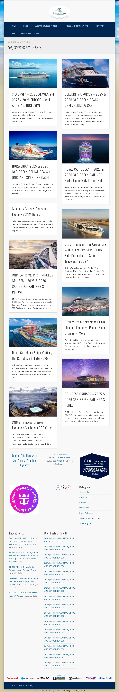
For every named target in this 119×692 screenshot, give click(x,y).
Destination (84, 507)
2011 (46, 662)
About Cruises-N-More (46, 26)
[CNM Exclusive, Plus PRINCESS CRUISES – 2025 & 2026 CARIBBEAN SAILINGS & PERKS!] (33, 254)
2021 (46, 579)
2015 (46, 629)
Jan (50, 538)
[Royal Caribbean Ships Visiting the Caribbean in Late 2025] (33, 332)
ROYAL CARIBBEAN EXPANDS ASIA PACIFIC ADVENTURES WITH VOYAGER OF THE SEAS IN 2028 (23, 541)
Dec (62, 549)
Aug (46, 541)
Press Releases (86, 513)
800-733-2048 (58, 461)
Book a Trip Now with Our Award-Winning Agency (24, 460)
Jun (70, 538)
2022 (46, 571)
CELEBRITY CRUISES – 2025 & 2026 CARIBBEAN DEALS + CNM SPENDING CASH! (85, 99)
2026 (46, 538)
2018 (46, 604)
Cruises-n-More (63, 457)
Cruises (82, 502)
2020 (46, 588)
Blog (25, 26)
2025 (46, 546)
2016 (46, 621)
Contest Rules (85, 492)
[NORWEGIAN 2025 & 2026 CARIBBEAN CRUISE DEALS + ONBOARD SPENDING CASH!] (33, 145)
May (66, 538)
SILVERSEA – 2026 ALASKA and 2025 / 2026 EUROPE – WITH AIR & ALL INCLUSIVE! (33, 99)
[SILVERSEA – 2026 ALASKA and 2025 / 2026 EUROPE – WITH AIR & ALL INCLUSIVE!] (33, 73)
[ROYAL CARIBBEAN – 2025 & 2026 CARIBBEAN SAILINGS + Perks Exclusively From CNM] (85, 148)
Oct (54, 549)
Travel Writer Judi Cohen (90, 518)
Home (13, 26)
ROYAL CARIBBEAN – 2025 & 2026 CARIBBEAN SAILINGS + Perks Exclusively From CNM (85, 174)
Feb (54, 538)
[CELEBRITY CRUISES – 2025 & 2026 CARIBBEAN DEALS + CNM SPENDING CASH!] (85, 73)
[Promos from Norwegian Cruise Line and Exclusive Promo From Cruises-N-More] (85, 301)
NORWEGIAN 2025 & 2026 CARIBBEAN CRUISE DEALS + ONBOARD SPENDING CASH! (31, 171)
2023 (46, 563)
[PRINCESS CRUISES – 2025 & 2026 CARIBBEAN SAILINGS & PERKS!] (85, 373)
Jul (73, 538)
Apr (62, 538)
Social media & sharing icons (47, 690)
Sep (50, 549)
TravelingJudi (85, 523)
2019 (46, 596)
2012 (46, 654)
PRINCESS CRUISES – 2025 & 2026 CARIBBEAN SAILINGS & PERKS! (85, 399)
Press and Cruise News (76, 26)
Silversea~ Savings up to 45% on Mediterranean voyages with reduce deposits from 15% (23, 581)
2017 (46, 613)
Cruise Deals (85, 497)
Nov (58, 549)
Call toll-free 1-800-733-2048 (25, 33)
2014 (46, 637)
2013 (46, 646)
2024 (46, 554)
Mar (58, 538)
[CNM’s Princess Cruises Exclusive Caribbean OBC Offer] (33, 402)
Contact (99, 26)
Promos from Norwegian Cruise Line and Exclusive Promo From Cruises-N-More (85, 327)
